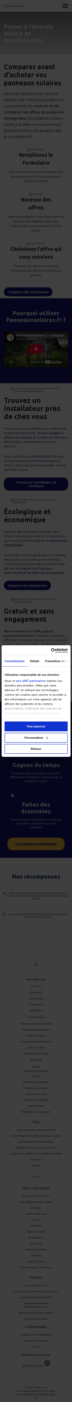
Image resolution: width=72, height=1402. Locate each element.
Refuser (36, 748)
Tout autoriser (36, 726)
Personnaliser (34, 737)
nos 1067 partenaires (31, 680)
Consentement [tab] (14, 661)
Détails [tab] (34, 661)
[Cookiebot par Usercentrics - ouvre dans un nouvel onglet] (51, 650)
